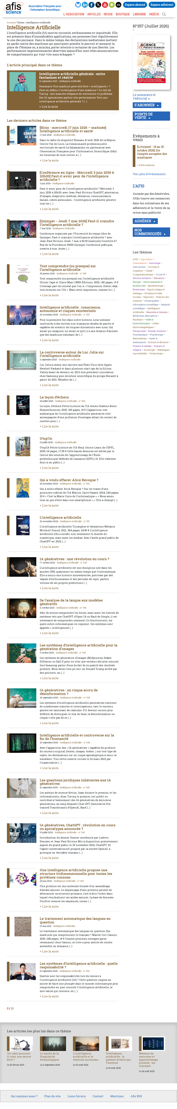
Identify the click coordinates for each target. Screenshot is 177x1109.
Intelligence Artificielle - (70, 81)
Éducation (159, 278)
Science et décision (158, 342)
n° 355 (86, 314)
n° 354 (82, 401)
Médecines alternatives (145, 315)
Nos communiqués (148, 232)
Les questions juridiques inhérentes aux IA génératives (75, 782)
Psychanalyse (140, 334)
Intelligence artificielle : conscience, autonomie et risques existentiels (70, 309)
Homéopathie (152, 300)
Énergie (137, 281)
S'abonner (145, 105)
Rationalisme (140, 338)
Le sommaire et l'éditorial (144, 96)
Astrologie (154, 263)
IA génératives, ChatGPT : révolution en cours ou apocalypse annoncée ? (77, 827)
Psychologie (156, 334)
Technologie (156, 353)
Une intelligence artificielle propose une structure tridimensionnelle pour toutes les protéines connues (76, 873)
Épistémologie (155, 285)
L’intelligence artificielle (60, 517)
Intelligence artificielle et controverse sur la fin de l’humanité (77, 737)
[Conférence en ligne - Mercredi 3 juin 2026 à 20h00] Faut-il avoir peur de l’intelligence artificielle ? (77, 176)
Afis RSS (136, 1096)
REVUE (108, 14)
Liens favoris (77, 1096)
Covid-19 (160, 274)
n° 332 (86, 971)
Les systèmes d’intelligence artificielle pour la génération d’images (78, 647)
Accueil (11, 22)
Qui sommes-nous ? (24, 1096)
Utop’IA (46, 438)
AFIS (135, 259)
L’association (73, 14)
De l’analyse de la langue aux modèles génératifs (71, 602)
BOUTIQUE (123, 14)
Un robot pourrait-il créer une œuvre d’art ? (19, 1056)
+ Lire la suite (48, 106)
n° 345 (83, 562)
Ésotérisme (139, 289)
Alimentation (140, 263)
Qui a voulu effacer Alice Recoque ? (69, 480)
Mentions (117, 1096)
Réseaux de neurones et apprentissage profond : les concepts (148, 1060)
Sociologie (149, 349)
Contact (98, 1096)
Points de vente (143, 116)
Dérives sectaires (142, 278)
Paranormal (139, 331)
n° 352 (86, 483)
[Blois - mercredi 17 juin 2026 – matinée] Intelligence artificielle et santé (73, 129)
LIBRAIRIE (139, 14)
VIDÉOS (154, 14)
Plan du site (52, 1096)
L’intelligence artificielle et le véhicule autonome (85, 1056)
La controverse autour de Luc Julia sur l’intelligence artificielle (72, 354)
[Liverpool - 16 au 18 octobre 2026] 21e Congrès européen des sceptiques (152, 152)
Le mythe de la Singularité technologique (49, 1056)
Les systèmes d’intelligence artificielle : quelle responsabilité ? (79, 965)
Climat (148, 270)
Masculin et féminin (156, 312)
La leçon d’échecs (54, 397)
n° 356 (83, 273)
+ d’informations (146, 165)
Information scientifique (145, 304)
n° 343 (80, 880)
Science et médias (142, 346)
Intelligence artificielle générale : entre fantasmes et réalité (72, 75)
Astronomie (139, 266)
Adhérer (143, 221)
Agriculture (147, 259)
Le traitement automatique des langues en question (75, 920)
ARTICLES (94, 14)
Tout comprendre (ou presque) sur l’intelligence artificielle (68, 268)
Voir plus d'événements (149, 174)
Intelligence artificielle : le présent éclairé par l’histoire (118, 1058)
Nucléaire (138, 319)
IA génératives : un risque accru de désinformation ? (69, 692)
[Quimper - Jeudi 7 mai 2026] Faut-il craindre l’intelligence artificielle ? (77, 223)
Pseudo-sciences (157, 331)
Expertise (148, 297)
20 (12, 1008)
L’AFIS (139, 185)
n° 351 (86, 521)
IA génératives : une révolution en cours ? (74, 559)
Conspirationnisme (143, 274)
